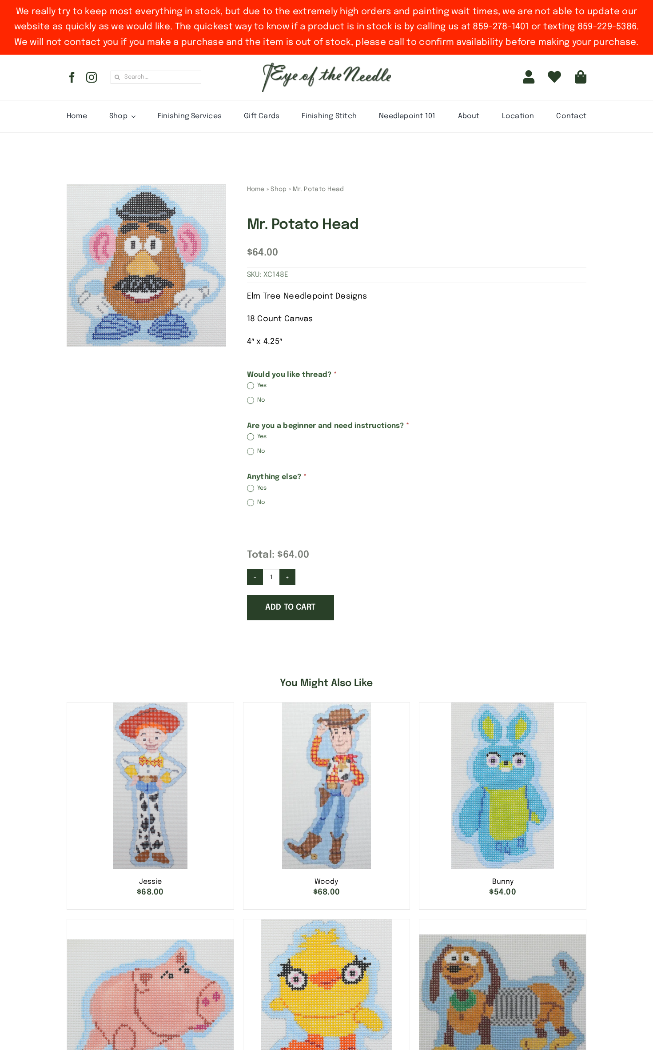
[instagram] (91, 77)
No (261, 400)
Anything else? (277, 477)
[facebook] (72, 77)
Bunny (503, 882)
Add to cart (290, 607)
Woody (326, 882)
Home (256, 189)
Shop (279, 189)
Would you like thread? (292, 375)
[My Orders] (554, 77)
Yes (261, 386)
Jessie (150, 882)
